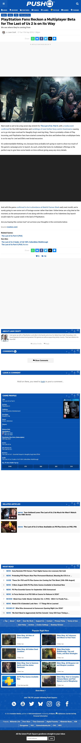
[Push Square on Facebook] (67, 704)
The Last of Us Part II (8, 401)
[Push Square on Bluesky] (40, 704)
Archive (31, 625)
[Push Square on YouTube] (23, 704)
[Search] (77, 3)
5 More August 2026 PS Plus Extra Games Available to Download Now (35, 585)
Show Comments (41, 360)
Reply (47, 344)
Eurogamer (24, 725)
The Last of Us (25, 15)
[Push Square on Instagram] (49, 704)
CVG (54, 725)
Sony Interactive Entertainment (11, 411)
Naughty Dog (6, 416)
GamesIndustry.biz (43, 725)
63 (14, 531)
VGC (32, 725)
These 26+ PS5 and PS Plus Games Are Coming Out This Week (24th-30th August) (40, 580)
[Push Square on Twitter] (32, 704)
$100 (9, 466)
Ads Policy (22, 625)
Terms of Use (73, 621)
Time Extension (38, 722)
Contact (49, 621)
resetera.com (12, 227)
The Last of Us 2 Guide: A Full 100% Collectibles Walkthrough (20, 459)
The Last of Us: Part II (49, 126)
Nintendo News (66, 722)
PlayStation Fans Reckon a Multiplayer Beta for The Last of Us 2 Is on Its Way (38, 21)
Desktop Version (57, 625)
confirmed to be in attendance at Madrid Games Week (37, 207)
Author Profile (37, 344)
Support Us (40, 621)
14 (45, 256)
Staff (18, 621)
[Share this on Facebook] (41, 38)
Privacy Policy (60, 621)
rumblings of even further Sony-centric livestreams (52, 129)
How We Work (28, 621)
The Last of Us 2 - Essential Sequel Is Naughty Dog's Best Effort (21, 454)
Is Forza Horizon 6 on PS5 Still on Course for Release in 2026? (32, 594)
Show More (40, 691)
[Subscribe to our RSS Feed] (14, 704)
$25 (56, 466)
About (12, 621)
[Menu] (3, 3)
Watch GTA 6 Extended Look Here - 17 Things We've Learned (32, 604)
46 (14, 518)
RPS (59, 725)
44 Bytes (52, 714)
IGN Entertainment (35, 714)
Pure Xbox (26, 722)
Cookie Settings (42, 625)
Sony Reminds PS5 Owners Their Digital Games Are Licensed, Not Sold (36, 571)
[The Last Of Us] (40, 99)
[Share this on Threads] (50, 38)
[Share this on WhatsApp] (33, 38)
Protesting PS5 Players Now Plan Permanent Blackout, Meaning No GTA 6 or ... (39, 576)
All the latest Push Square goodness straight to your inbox (40, 734)
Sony (10, 15)
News (4, 15)
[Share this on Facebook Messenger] (54, 38)
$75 (25, 466)
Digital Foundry (52, 722)
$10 (71, 466)
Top (5, 621)
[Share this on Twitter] (46, 38)
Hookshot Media (15, 714)
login (43, 381)
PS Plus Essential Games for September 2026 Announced (31, 590)
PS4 (16, 15)
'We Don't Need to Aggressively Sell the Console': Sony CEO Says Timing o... (38, 613)
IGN (75, 722)
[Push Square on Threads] (58, 704)
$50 (41, 466)
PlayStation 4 (6, 406)
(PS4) (12, 236)
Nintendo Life (15, 722)
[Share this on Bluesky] (37, 38)
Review (15, 245)
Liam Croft (12, 32)
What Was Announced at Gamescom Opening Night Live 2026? (34, 608)
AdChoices (61, 714)
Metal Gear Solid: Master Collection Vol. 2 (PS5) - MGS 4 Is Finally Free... (37, 599)
